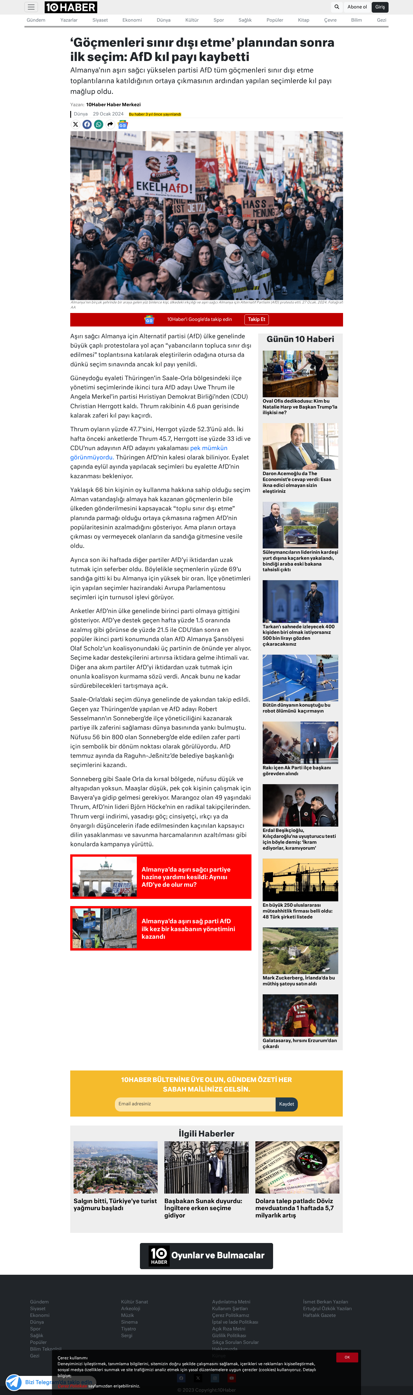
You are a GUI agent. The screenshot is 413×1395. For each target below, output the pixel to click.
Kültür (192, 20)
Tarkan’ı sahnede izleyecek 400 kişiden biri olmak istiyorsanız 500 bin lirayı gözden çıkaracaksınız (299, 636)
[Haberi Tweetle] (75, 124)
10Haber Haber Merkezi (113, 105)
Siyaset (100, 20)
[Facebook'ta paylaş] (87, 124)
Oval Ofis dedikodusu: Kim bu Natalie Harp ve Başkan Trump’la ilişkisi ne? (300, 407)
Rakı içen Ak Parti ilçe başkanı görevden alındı (297, 771)
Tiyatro (128, 1329)
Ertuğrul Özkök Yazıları (327, 1309)
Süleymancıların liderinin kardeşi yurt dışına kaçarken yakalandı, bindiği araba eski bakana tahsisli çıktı (300, 561)
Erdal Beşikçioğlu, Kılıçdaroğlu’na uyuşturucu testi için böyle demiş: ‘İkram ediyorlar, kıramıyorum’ (299, 839)
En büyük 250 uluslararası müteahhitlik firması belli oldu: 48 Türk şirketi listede (298, 911)
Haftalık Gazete (319, 1316)
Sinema (129, 1322)
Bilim (356, 20)
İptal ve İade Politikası (235, 1322)
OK (347, 1357)
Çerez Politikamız (230, 1316)
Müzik (127, 1316)
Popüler (275, 20)
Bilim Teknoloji (46, 1349)
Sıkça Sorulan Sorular (235, 1342)
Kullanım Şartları (230, 1309)
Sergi (126, 1336)
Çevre (330, 20)
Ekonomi (132, 20)
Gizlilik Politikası (229, 1336)
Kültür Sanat (134, 1302)
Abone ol (357, 7)
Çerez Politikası (73, 1386)
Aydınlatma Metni (231, 1302)
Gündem (36, 20)
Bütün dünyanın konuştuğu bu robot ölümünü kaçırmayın (296, 708)
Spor (219, 20)
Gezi (381, 20)
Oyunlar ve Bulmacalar (217, 1256)
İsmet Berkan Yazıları (325, 1302)
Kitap (303, 20)
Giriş (380, 7)
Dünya (164, 20)
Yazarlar (69, 20)
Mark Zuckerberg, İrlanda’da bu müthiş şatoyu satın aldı (299, 981)
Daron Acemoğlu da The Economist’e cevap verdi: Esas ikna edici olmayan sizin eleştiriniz (297, 483)
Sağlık (245, 20)
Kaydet (286, 1104)
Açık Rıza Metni (228, 1329)
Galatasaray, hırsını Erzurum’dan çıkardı (300, 1044)
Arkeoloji (130, 1309)
